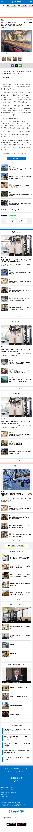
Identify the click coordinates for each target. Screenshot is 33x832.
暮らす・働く (24, 5)
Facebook (14, 781)
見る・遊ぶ (13, 5)
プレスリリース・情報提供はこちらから (11, 789)
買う (19, 5)
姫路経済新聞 (16, 2)
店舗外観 (6, 77)
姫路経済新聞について (7, 787)
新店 (6, 27)
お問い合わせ (5, 794)
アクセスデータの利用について (9, 792)
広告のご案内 (5, 796)
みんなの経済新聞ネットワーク (16, 811)
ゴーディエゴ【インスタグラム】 (12, 210)
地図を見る (16, 158)
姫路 (3, 27)
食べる (8, 5)
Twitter (18, 781)
